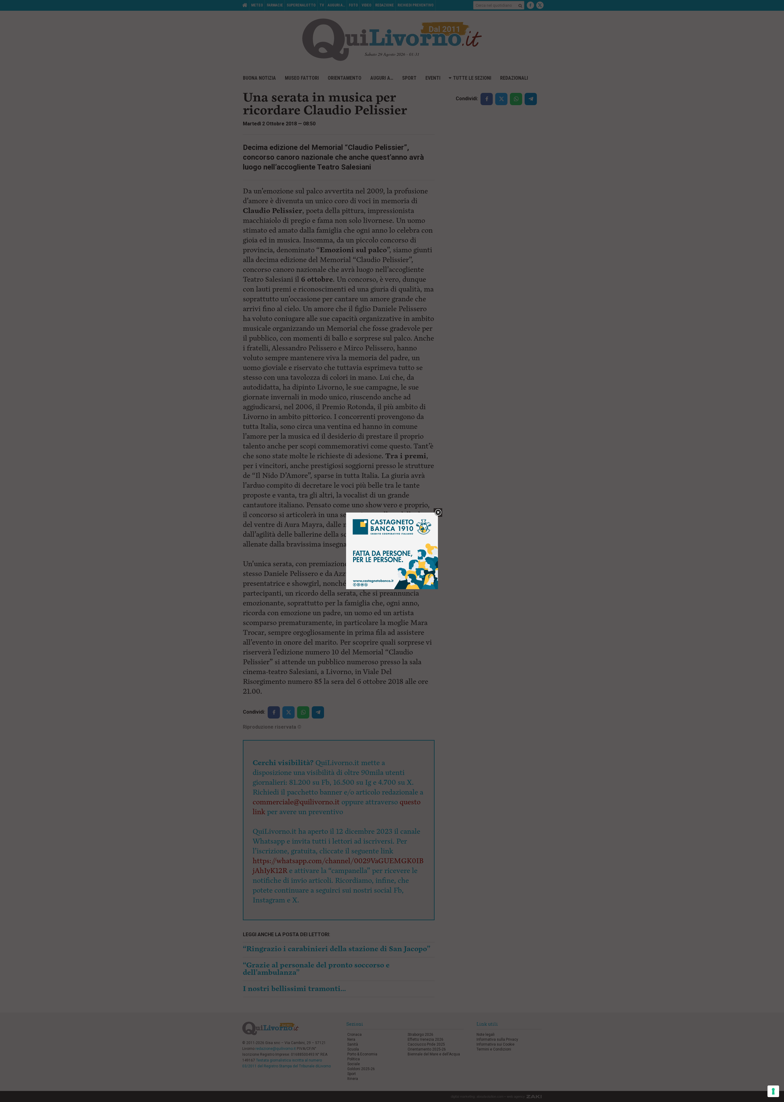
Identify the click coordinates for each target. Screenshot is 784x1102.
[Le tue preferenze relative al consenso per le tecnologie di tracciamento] (773, 1091)
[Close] (438, 513)
